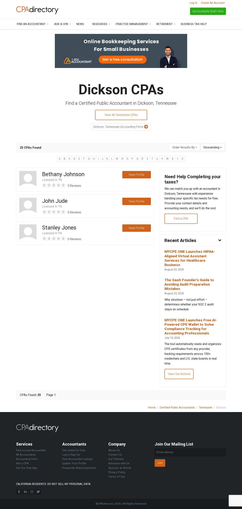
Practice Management (132, 24)
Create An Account (213, 3)
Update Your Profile (74, 463)
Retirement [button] (164, 24)
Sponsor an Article (119, 468)
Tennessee (205, 407)
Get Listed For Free (73, 450)
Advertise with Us (119, 463)
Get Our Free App (26, 468)
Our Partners (116, 459)
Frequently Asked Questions (79, 468)
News (80, 24)
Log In (193, 3)
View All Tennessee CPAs (121, 115)
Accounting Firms (27, 459)
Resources (99, 24)
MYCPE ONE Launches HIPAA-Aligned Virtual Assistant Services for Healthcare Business (189, 258)
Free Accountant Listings (77, 459)
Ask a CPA (61, 24)
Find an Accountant (31, 24)
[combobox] (184, 147)
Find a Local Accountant (31, 450)
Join (160, 463)
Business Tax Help (194, 24)
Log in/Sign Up (71, 454)
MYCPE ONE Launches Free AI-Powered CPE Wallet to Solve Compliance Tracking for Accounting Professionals (190, 326)
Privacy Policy (116, 472)
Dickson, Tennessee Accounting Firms (118, 127)
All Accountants (26, 454)
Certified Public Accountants (177, 407)
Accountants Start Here (207, 11)
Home (152, 407)
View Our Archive (179, 374)
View (136, 174)
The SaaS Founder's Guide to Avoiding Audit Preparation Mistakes (189, 284)
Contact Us (115, 454)
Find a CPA (181, 218)
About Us (114, 450)
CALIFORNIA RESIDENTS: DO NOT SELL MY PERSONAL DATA (53, 484)
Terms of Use (116, 476)
